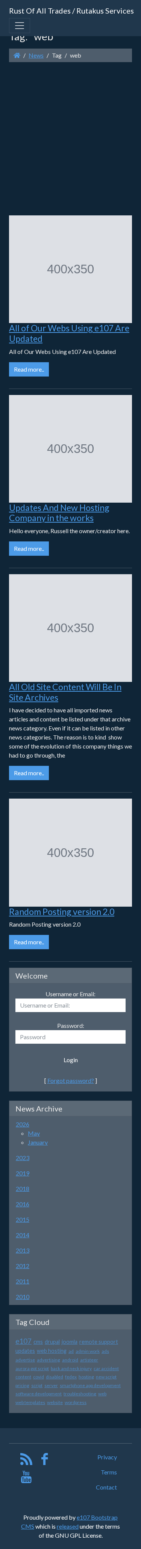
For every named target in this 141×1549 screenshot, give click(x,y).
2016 (22, 1203)
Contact (106, 1487)
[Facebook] (44, 1460)
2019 (22, 1173)
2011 (22, 1281)
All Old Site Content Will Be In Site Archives (65, 692)
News (36, 55)
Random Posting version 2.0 (61, 911)
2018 (22, 1188)
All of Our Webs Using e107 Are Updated (69, 333)
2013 (22, 1250)
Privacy (107, 1457)
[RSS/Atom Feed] (26, 1460)
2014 (22, 1234)
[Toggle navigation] (19, 25)
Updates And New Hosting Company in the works (59, 512)
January (38, 1142)
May (34, 1133)
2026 (22, 1124)
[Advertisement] (70, 138)
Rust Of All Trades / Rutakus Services (71, 10)
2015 (22, 1219)
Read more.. (29, 369)
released (68, 1526)
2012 (22, 1265)
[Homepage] (17, 55)
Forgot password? (70, 1080)
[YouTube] (26, 1478)
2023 (22, 1157)
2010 (22, 1296)
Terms (109, 1472)
